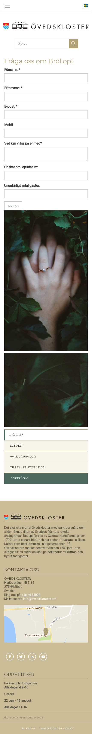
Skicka (13, 205)
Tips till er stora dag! (27, 467)
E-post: (10, 106)
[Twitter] (21, 657)
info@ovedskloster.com (39, 599)
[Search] (73, 43)
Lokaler (16, 445)
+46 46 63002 (30, 595)
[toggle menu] (7, 6)
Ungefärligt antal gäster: (22, 186)
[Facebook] (9, 657)
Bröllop (16, 434)
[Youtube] (43, 657)
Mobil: (8, 125)
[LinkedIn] (32, 657)
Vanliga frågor (23, 456)
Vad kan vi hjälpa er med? (23, 143)
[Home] (46, 25)
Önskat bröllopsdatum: (21, 167)
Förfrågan (20, 478)
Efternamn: (13, 88)
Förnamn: (12, 70)
